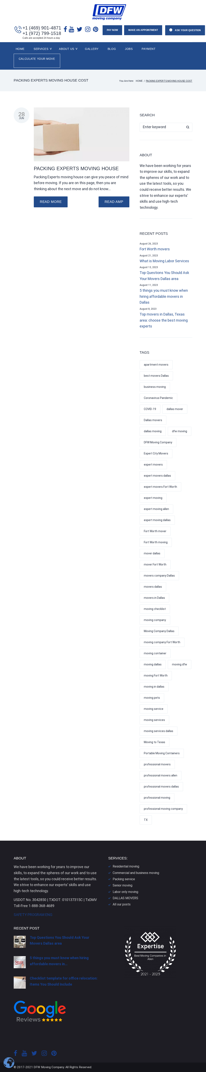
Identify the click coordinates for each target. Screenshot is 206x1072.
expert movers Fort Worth (160, 486)
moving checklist (155, 608)
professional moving (157, 797)
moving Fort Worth (156, 675)
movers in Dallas (154, 597)
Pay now (112, 30)
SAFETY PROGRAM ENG (33, 915)
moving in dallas (154, 686)
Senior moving (122, 885)
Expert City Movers (156, 453)
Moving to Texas (154, 742)
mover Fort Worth (155, 564)
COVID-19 (150, 409)
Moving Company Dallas (159, 631)
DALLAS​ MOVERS (125, 898)
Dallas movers (153, 420)
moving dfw (179, 664)
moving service (153, 708)
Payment (149, 48)
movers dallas (153, 586)
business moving (155, 386)
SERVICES (41, 48)
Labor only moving (125, 892)
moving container (155, 653)
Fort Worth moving (156, 542)
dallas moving (153, 431)
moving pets (152, 697)
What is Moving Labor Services (164, 261)
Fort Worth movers (155, 249)
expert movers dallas (157, 475)
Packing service (124, 879)
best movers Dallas (156, 375)
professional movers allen (160, 775)
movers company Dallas (159, 575)
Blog (112, 48)
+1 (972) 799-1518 (42, 33)
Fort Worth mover (155, 531)
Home (20, 48)
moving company (155, 620)
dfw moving (179, 431)
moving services (154, 720)
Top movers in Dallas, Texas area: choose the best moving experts (164, 320)
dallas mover (175, 409)
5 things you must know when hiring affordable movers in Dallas (164, 296)
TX (146, 819)
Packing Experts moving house (76, 168)
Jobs (129, 48)
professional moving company (163, 808)
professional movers (157, 764)
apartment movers (156, 364)
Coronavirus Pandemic (158, 398)
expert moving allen (156, 509)
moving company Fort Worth (162, 642)
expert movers (153, 464)
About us (66, 48)
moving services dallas (158, 731)
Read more (51, 202)
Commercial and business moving (136, 873)
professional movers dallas (161, 786)
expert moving (153, 497)
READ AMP (114, 202)
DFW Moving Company (158, 442)
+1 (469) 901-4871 (42, 27)
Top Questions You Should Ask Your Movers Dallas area (164, 276)
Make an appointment (143, 30)
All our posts (122, 904)
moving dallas (153, 664)
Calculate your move (37, 58)
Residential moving (126, 866)
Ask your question (187, 30)
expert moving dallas (157, 520)
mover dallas (152, 553)
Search (187, 127)
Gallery (92, 48)
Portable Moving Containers (162, 753)
